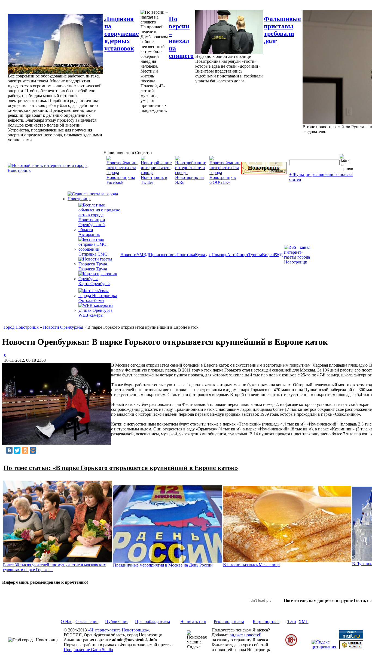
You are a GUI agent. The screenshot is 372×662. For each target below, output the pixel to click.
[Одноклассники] (25, 450)
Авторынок (89, 234)
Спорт (242, 254)
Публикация (116, 621)
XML (303, 621)
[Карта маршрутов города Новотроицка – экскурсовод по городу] (263, 172)
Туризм (255, 254)
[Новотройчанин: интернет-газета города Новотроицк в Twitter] (156, 182)
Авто (232, 254)
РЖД (278, 254)
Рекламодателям (229, 621)
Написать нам (193, 621)
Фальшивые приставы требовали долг (282, 29)
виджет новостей (245, 635)
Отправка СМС (92, 254)
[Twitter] (17, 450)
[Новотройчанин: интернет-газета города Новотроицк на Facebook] (122, 182)
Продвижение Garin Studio (88, 649)
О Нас (66, 621)
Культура (203, 254)
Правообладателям (152, 621)
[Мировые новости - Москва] (351, 647)
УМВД (142, 254)
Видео (268, 254)
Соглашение (86, 621)
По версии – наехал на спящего (181, 37)
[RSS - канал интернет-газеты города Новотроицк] (299, 262)
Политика (185, 254)
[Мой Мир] (33, 450)
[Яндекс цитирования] (324, 647)
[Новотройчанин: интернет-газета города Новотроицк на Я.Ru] (190, 182)
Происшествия (162, 254)
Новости (128, 254)
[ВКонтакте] (9, 450)
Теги (291, 621)
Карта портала (266, 621)
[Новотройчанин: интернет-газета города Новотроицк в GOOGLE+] (224, 182)
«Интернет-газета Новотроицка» (118, 630)
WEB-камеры (90, 315)
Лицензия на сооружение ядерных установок (121, 33)
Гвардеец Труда (92, 268)
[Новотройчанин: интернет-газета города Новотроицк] (55, 170)
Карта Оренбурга (94, 283)
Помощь (219, 254)
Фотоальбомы (91, 300)
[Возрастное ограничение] (291, 645)
